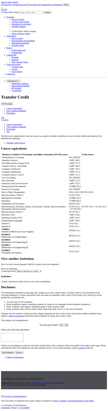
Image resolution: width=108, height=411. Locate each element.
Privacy (14, 408)
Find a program (18, 19)
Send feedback (8, 353)
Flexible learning (19, 26)
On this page (7, 104)
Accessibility (24, 408)
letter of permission (17, 316)
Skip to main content (9, 2)
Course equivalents (14, 108)
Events (14, 69)
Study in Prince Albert (21, 34)
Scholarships (17, 52)
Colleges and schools (20, 22)
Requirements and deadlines (23, 41)
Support (15, 60)
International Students (21, 86)
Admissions (58, 5)
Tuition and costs (19, 50)
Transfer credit (18, 45)
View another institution (16, 111)
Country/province (8, 271)
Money (9, 48)
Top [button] (2, 118)
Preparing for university (21, 24)
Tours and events (13, 64)
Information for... (13, 81)
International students (20, 43)
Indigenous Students (20, 83)
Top (8, 131)
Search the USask (11, 12)
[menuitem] (56, 25)
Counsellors (16, 91)
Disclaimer (10, 113)
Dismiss (19, 353)
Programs (10, 17)
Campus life (11, 55)
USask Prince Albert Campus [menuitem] (24, 31)
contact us (82, 348)
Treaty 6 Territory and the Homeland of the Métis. (73, 401)
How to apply (17, 38)
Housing (15, 57)
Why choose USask (20, 62)
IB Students (16, 88)
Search (47, 12)
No (66, 325)
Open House (17, 71)
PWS (4, 10)
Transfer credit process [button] (15, 143)
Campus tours (17, 67)
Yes (61, 325)
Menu (66, 5)
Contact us (10, 74)
